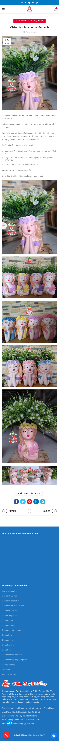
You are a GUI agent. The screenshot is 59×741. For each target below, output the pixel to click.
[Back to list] (29, 511)
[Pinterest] (29, 2)
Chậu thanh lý (8, 645)
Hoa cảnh (6, 669)
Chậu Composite (9, 615)
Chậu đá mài (7, 620)
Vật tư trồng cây (9, 674)
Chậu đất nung (8, 625)
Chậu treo (6, 650)
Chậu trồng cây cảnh (25, 21)
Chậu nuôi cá (8, 640)
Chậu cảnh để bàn (10, 610)
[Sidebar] (3, 225)
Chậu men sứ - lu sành (12, 630)
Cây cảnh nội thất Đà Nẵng (14, 606)
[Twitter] (25, 2)
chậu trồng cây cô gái (29, 493)
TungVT (42, 735)
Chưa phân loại (8, 664)
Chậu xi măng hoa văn (12, 655)
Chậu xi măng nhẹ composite (14, 659)
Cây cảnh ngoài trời (10, 601)
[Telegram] (37, 2)
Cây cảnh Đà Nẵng (10, 596)
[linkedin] (33, 2)
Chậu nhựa (7, 635)
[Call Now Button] (6, 735)
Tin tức (40, 21)
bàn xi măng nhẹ (9, 591)
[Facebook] (22, 2)
